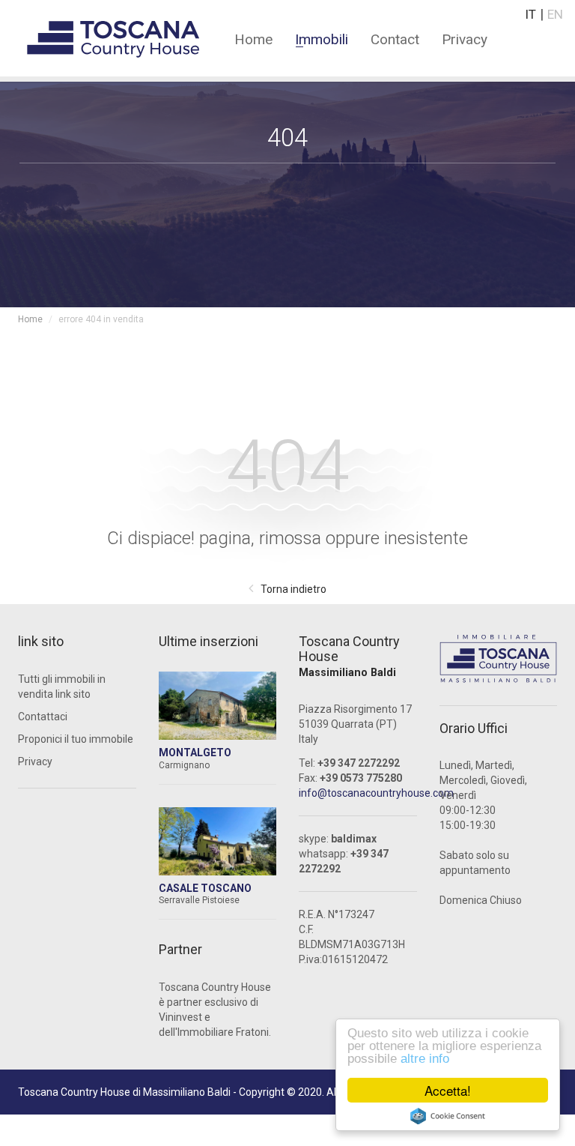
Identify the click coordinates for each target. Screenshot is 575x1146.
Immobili (321, 38)
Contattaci (42, 717)
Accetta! (448, 1090)
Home (253, 38)
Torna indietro (293, 589)
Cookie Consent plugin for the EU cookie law (447, 1116)
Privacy (464, 38)
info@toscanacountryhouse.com (376, 793)
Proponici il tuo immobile (75, 739)
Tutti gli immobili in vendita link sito (62, 686)
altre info (425, 1059)
